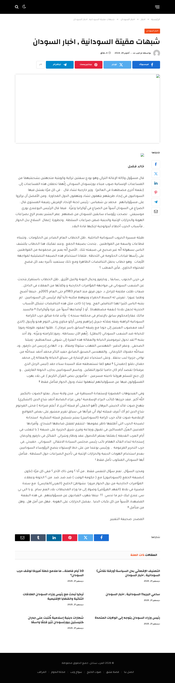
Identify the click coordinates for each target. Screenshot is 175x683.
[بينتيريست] (156, 192)
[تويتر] (156, 174)
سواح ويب (76, 672)
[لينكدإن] (156, 183)
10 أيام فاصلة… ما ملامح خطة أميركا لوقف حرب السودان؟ (50, 573)
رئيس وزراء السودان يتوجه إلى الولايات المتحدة (127, 618)
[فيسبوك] (156, 164)
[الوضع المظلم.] (24, 7)
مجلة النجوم (58, 672)
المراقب (41, 672)
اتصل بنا (129, 672)
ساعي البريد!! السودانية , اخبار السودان (133, 594)
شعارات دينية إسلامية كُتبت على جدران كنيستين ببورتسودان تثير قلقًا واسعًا (56, 620)
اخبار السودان (152, 31)
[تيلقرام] (156, 202)
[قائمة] (157, 7)
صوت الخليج (94, 672)
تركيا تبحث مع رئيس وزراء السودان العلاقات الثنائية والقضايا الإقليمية (53, 596)
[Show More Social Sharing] (40, 65)
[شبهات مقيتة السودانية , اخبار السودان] (87, 108)
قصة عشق (112, 672)
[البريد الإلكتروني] (156, 211)
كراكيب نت (137, 53)
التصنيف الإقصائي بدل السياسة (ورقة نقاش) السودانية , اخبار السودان (128, 573)
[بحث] (17, 7)
